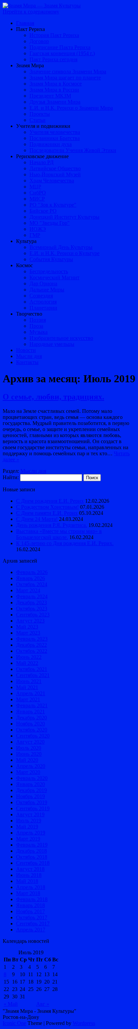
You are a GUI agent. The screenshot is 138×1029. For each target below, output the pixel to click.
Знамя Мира (30, 65)
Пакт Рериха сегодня (53, 59)
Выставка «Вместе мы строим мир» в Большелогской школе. (59, 534)
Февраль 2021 (32, 705)
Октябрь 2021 (31, 669)
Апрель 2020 (30, 766)
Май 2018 (27, 881)
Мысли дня (29, 356)
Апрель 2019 (30, 833)
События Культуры (51, 259)
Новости (26, 350)
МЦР (35, 186)
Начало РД (41, 162)
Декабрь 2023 (31, 602)
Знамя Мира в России (54, 90)
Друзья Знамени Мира (54, 102)
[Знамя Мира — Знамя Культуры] (42, 5)
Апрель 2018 (30, 887)
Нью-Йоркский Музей (55, 174)
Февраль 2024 (32, 596)
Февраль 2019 (32, 845)
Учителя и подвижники (43, 126)
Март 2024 (28, 590)
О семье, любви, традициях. (53, 396)
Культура (26, 241)
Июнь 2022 (29, 657)
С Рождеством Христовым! (47, 507)
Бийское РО (43, 211)
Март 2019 (28, 839)
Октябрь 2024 (31, 584)
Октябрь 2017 (31, 917)
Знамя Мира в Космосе (55, 83)
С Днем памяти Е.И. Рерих (47, 513)
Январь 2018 (30, 905)
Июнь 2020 (29, 754)
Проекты (39, 114)
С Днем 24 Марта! (37, 519)
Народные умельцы (51, 344)
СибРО (37, 193)
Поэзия (37, 320)
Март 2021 (28, 699)
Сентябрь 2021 (33, 675)
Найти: (11, 477)
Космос (24, 265)
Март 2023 (28, 633)
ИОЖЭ (37, 229)
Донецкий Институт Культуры (64, 217)
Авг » (42, 1004)
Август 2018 (30, 869)
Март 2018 (28, 893)
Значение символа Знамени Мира (67, 71)
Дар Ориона (43, 283)
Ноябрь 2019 (30, 796)
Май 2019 (27, 826)
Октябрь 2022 (31, 651)
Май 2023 (27, 627)
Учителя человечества (54, 132)
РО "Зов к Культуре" (52, 205)
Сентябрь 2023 (33, 614)
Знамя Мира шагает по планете (65, 77)
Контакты (27, 362)
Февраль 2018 (32, 899)
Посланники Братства (54, 138)
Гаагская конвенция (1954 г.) (62, 53)
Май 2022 (27, 663)
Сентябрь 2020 (33, 736)
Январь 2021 (30, 711)
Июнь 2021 (29, 681)
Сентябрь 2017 (33, 923)
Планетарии (43, 308)
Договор (39, 41)
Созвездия (41, 295)
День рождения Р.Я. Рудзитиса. (51, 525)
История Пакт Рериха (54, 35)
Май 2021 (27, 687)
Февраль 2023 (32, 639)
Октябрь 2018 (31, 857)
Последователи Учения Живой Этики (72, 150)
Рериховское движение (42, 156)
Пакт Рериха (30, 29)
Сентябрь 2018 (33, 863)
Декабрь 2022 (31, 645)
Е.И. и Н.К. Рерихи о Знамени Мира (71, 108)
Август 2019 (30, 814)
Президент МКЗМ (50, 96)
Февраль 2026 (32, 572)
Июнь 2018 (29, 875)
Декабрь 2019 (31, 790)
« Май (11, 1004)
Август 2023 (30, 621)
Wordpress (84, 1023)
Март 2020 (28, 772)
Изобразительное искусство (61, 338)
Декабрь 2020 (31, 717)
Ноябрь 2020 (30, 723)
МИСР (37, 199)
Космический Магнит (54, 277)
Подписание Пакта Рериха (59, 47)
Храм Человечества (51, 180)
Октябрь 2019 (31, 802)
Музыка (38, 332)
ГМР (34, 235)
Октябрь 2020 (31, 730)
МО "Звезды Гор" (49, 223)
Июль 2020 (28, 748)
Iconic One (14, 1023)
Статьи (37, 120)
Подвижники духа (50, 144)
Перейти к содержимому (31, 11)
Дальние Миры (46, 289)
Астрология (43, 302)
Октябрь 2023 (31, 608)
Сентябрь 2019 (33, 808)
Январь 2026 (30, 578)
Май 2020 (27, 760)
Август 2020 (30, 742)
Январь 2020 (30, 784)
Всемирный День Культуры (60, 247)
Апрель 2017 (30, 929)
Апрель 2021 (30, 693)
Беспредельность (48, 271)
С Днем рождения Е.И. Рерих (50, 501)
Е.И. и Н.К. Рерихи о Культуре (64, 253)
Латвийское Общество (55, 168)
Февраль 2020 (32, 778)
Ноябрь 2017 (30, 911)
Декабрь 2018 (31, 851)
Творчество (29, 314)
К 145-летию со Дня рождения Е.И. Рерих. (65, 543)
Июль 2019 (28, 820)
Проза (36, 326)
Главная (25, 23)
